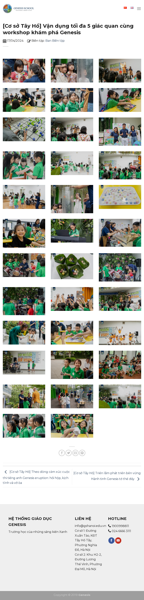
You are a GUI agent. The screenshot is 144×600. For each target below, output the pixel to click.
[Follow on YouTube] (118, 540)
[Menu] (139, 8)
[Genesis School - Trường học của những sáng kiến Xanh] (18, 8)
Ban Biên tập (55, 40)
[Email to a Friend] (75, 453)
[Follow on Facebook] (111, 540)
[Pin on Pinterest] (82, 453)
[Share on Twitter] (68, 453)
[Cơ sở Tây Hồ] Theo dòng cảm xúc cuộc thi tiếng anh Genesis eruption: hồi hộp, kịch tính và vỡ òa (36, 477)
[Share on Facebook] (62, 453)
